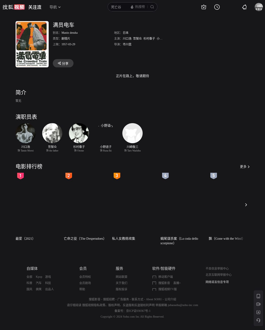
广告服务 (123, 299)
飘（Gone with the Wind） (227, 238)
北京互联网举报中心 (219, 274)
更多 (243, 166)
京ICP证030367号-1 (138, 310)
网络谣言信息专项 (217, 282)
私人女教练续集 (123, 238)
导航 (53, 7)
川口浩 (127, 38)
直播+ (177, 283)
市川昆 (127, 44)
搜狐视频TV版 (167, 289)
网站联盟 (121, 276)
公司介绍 (170, 299)
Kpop (39, 276)
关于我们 (121, 283)
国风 (29, 289)
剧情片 (65, 38)
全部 (29, 276)
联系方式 (137, 299)
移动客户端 (165, 276)
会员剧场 (85, 283)
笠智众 (137, 38)
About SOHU (154, 299)
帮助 (82, 289)
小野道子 (162, 38)
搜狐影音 (164, 283)
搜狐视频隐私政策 (93, 305)
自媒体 (32, 269)
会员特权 (85, 276)
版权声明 (114, 305)
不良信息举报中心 (217, 268)
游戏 (48, 276)
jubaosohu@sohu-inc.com (183, 305)
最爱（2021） (25, 238)
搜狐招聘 (109, 299)
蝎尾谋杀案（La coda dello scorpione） (179, 241)
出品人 (49, 289)
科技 (48, 283)
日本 (126, 32)
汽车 (39, 283)
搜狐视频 (13, 7)
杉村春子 (149, 38)
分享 (65, 63)
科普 (29, 283)
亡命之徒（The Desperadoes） (85, 238)
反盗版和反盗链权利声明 (139, 305)
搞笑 (39, 289)
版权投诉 (121, 289)
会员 (83, 269)
